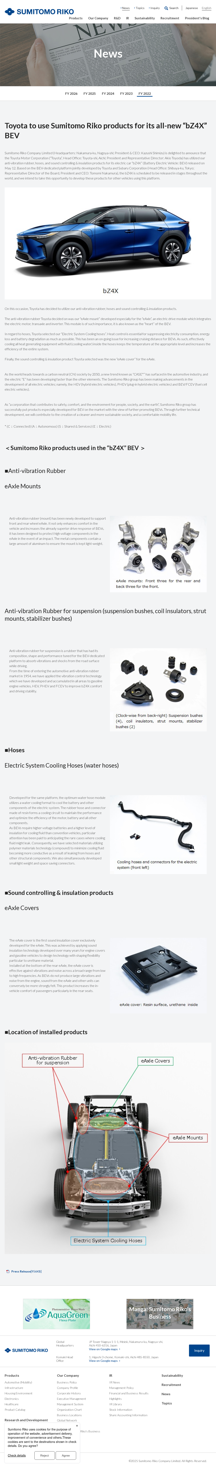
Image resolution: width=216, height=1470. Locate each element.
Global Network (67, 1420)
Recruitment (170, 18)
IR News (114, 1382)
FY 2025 (90, 93)
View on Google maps (103, 1349)
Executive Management (71, 1398)
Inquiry (155, 8)
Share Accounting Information (128, 1415)
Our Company (98, 18)
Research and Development (26, 1420)
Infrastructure (14, 1388)
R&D (117, 18)
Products (75, 18)
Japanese (191, 8)
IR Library (115, 1404)
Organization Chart (69, 1409)
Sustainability (145, 18)
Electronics (12, 1398)
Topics (140, 8)
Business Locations (69, 1415)
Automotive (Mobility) (18, 1382)
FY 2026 (71, 93)
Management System (70, 1404)
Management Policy (121, 1388)
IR (127, 18)
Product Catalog (15, 1409)
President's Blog (197, 18)
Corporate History (69, 1393)
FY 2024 (108, 93)
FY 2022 (145, 93)
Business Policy (67, 1382)
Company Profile (67, 1388)
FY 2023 (126, 93)
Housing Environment (18, 1393)
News (126, 8)
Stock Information (120, 1409)
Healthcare (12, 1404)
